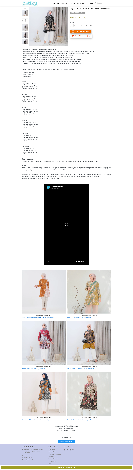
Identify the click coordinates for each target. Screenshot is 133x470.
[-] (65, 450)
